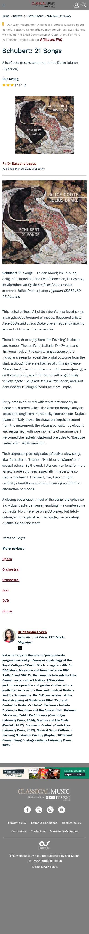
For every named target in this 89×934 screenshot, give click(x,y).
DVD (5, 600)
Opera (7, 559)
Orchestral (10, 569)
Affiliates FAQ (51, 39)
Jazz (5, 590)
